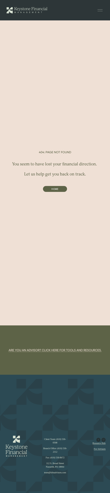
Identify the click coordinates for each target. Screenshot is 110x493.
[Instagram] (104, 440)
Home (54, 189)
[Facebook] (98, 440)
